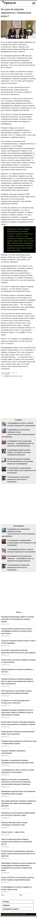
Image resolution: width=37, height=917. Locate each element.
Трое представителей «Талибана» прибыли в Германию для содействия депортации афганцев (18, 803)
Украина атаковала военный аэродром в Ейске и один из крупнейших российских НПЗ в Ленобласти (17, 681)
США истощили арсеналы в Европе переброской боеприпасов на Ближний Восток (16, 841)
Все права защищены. (13, 914)
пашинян (20, 376)
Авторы (6, 902)
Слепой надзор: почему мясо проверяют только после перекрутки (18, 479)
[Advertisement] (18, 398)
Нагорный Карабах (14, 376)
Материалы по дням (11, 909)
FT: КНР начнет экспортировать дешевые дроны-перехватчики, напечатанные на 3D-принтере (18, 853)
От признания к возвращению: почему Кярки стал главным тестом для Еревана (21, 470)
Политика (7, 374)
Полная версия (23, 914)
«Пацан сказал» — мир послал (12, 832)
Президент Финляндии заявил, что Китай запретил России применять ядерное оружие (17, 619)
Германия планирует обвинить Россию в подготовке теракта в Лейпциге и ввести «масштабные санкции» (17, 712)
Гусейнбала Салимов (5, 372)
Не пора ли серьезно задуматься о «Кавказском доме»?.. (16, 13)
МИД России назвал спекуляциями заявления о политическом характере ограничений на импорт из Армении (16, 781)
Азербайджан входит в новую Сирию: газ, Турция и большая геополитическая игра (19, 452)
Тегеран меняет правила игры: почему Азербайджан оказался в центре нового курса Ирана (16, 631)
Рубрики (6, 905)
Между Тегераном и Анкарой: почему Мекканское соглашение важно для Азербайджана (20, 461)
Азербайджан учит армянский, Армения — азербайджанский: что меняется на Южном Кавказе (20, 443)
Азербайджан (6, 376)
